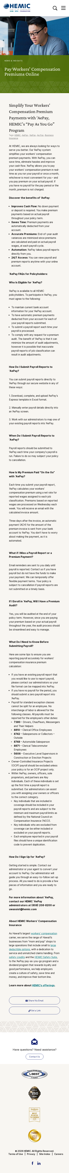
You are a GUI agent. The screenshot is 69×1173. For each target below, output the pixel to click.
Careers (58, 1154)
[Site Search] (55, 8)
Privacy (31, 1154)
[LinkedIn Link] (38, 1163)
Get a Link (36, 1010)
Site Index (44, 1154)
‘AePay (32, 135)
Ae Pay (40, 135)
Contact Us (34, 1056)
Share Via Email (35, 1000)
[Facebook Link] (32, 1163)
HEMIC (17, 135)
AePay (25, 135)
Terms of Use (15, 1154)
